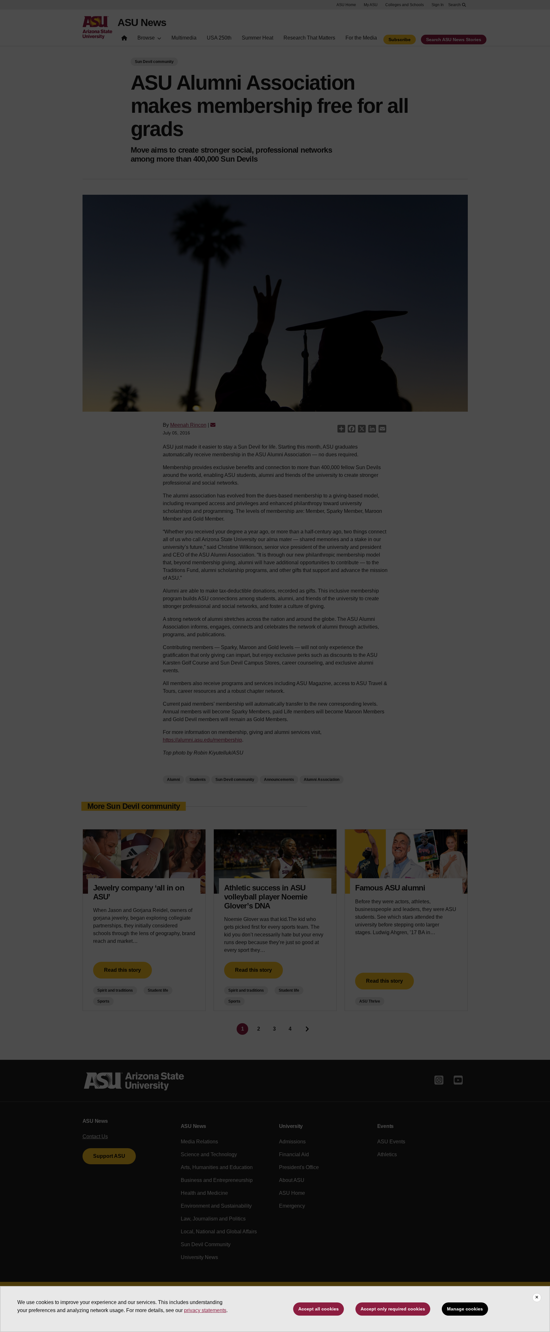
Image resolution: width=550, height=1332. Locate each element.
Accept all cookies (318, 1308)
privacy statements (205, 1310)
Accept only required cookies (393, 1308)
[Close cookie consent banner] (536, 1297)
